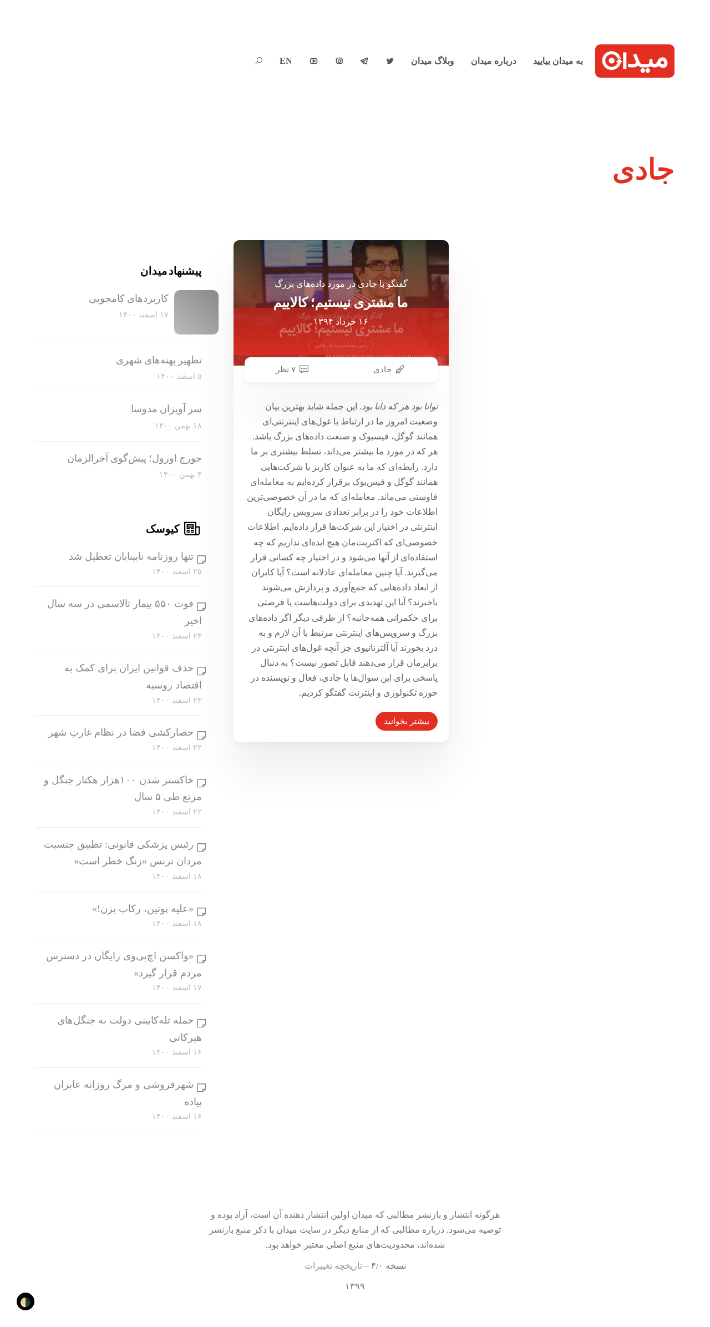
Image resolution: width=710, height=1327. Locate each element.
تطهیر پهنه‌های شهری (159, 360)
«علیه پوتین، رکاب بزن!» (143, 908)
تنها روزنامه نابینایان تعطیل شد (131, 556)
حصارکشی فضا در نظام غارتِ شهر (121, 732)
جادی (382, 369)
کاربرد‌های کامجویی (129, 298)
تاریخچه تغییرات (333, 1265)
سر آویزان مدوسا (166, 408)
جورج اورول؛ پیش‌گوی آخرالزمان (134, 458)
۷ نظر (286, 369)
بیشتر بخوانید (406, 721)
